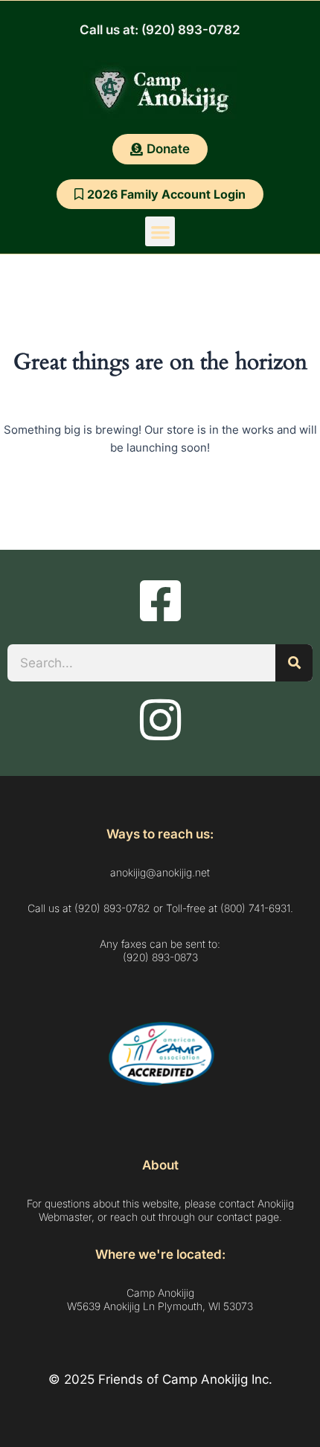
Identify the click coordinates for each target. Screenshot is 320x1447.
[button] (160, 231)
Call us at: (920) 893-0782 (160, 29)
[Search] (294, 662)
